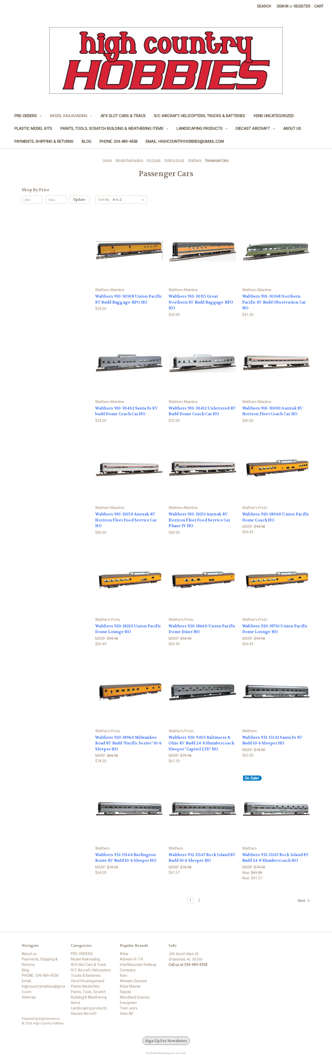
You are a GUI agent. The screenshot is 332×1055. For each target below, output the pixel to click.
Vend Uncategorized (273, 115)
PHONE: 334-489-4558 (118, 141)
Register (302, 6)
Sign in (282, 6)
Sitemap (29, 997)
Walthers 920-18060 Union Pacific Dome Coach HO (275, 517)
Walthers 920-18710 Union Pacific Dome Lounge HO (275, 629)
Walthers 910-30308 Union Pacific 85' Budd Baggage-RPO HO (128, 299)
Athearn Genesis (133, 981)
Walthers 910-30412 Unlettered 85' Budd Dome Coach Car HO (202, 411)
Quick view (129, 246)
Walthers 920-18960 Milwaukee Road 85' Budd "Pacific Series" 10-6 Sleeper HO (128, 743)
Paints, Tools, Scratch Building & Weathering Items (111, 128)
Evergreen (128, 1003)
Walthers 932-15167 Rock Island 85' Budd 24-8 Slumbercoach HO (275, 857)
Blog (86, 141)
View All (126, 1013)
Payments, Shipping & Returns (44, 141)
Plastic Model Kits (33, 128)
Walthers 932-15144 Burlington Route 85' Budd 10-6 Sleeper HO (125, 857)
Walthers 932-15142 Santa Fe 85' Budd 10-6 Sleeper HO (272, 740)
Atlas (124, 954)
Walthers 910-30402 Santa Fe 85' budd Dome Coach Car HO (126, 411)
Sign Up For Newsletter (166, 1040)
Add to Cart (129, 255)
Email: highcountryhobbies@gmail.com (185, 141)
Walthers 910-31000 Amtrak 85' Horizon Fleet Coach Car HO (272, 411)
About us (292, 128)
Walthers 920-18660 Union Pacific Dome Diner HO (202, 629)
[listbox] (129, 200)
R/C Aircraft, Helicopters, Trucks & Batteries (199, 115)
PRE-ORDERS (26, 115)
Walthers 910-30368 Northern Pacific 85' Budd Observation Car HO (274, 302)
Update (79, 199)
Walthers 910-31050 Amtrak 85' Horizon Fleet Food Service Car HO (126, 520)
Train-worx (128, 1008)
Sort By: (104, 200)
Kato (123, 975)
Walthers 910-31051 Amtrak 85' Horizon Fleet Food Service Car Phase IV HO (199, 520)
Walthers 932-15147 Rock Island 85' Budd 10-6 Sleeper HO (202, 857)
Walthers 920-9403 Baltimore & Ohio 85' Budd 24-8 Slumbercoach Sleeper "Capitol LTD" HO (201, 743)
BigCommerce (49, 1019)
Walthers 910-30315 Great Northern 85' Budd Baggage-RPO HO (201, 302)
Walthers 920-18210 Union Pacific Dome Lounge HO (128, 629)
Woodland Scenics (135, 997)
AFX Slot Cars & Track (123, 115)
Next (302, 900)
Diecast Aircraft (253, 128)
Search (264, 6)
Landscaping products (200, 128)
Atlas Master (130, 986)
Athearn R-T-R (131, 959)
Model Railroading (68, 115)
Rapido (125, 992)
